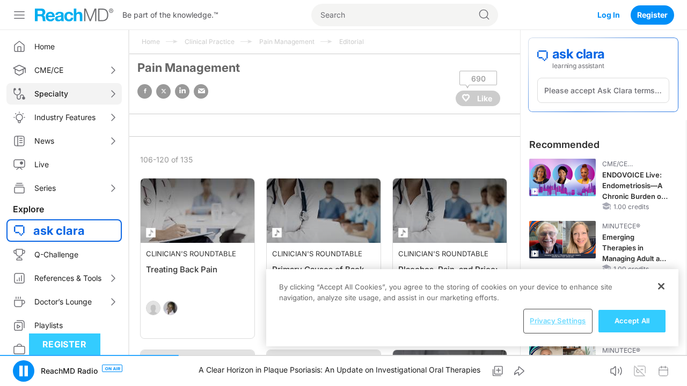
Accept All (632, 320)
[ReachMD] (74, 15)
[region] (472, 307)
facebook (144, 91)
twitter (163, 91)
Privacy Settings (558, 320)
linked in (182, 91)
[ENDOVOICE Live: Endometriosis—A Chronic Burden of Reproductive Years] (562, 177)
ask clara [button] (59, 230)
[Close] (661, 286)
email (201, 91)
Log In (608, 14)
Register (652, 14)
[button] (23, 371)
